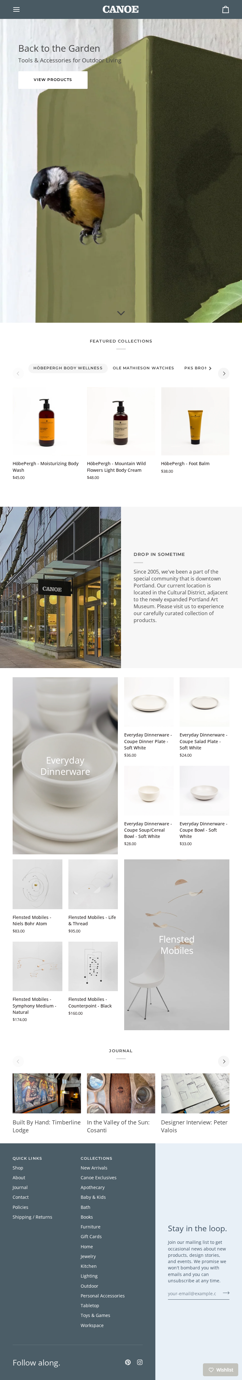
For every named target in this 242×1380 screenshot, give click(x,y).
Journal (20, 1187)
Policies (20, 1207)
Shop (18, 1168)
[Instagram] (140, 1362)
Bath (85, 1207)
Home (87, 1247)
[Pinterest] (128, 1362)
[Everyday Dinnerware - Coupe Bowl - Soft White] (204, 791)
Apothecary (93, 1187)
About (19, 1178)
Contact (21, 1197)
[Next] (223, 373)
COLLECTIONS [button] (96, 1158)
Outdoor (89, 1286)
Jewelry (88, 1256)
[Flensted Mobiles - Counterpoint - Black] (93, 966)
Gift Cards (91, 1236)
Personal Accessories (103, 1296)
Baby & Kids (93, 1197)
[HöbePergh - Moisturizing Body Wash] (47, 421)
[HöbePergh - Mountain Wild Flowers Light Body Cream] (121, 421)
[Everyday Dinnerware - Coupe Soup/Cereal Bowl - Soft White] (149, 791)
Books (87, 1217)
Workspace (92, 1325)
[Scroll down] (121, 313)
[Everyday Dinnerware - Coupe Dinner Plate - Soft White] (149, 702)
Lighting (89, 1276)
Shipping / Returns (32, 1217)
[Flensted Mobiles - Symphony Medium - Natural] (37, 966)
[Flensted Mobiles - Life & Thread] (93, 884)
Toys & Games (95, 1315)
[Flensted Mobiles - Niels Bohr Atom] (37, 884)
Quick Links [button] (27, 1158)
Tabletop (90, 1305)
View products (53, 80)
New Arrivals (94, 1168)
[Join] (224, 1293)
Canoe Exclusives (99, 1178)
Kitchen (89, 1266)
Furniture (91, 1227)
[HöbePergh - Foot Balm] (195, 421)
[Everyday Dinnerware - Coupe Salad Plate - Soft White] (204, 702)
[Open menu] (22, 9)
